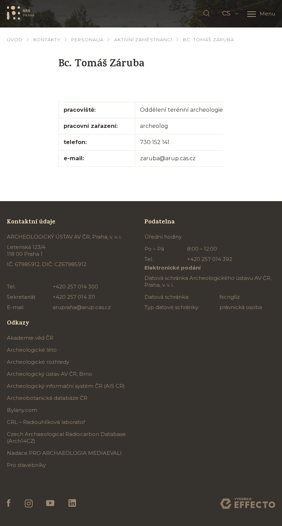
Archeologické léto (32, 350)
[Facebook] (9, 503)
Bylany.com (22, 410)
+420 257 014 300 (75, 286)
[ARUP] (20, 12)
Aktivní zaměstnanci (143, 39)
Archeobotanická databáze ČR (47, 398)
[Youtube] (50, 503)
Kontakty (47, 39)
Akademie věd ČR (30, 338)
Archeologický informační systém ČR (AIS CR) (66, 386)
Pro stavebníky (26, 465)
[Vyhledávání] (207, 14)
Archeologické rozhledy (38, 362)
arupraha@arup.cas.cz (82, 307)
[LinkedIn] (72, 503)
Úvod (15, 39)
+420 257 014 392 (209, 259)
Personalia (87, 39)
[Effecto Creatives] (247, 503)
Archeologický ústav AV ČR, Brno (49, 374)
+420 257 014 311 (74, 297)
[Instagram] (28, 503)
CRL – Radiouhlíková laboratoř (46, 422)
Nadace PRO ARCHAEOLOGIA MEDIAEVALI (64, 453)
